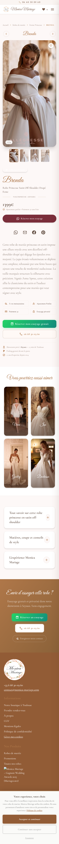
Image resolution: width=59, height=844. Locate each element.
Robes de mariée (19, 25)
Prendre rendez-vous (14, 710)
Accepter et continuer (29, 819)
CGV (6, 721)
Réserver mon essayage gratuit (32, 324)
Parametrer (29, 838)
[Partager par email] (25, 232)
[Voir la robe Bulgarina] (53, 34)
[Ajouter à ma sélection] (51, 45)
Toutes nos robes (12, 763)
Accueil (5, 25)
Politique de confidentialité (18, 731)
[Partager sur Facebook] (34, 232)
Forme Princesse (36, 25)
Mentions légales (12, 726)
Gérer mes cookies (13, 736)
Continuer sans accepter (29, 829)
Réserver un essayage (31, 617)
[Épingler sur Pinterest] (43, 232)
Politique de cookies (34, 810)
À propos (8, 715)
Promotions (10, 758)
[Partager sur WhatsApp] (15, 232)
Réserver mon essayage (32, 218)
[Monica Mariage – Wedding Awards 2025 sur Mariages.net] (29, 777)
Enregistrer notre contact (31, 638)
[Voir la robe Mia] (6, 34)
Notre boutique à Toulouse (18, 705)
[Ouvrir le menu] (52, 9)
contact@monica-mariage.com (21, 690)
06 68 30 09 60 (32, 334)
